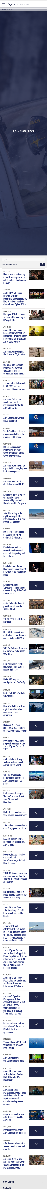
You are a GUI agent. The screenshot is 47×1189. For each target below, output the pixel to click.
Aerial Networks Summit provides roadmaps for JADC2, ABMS (13, 606)
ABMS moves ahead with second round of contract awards (14, 1146)
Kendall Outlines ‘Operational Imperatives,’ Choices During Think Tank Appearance (14, 589)
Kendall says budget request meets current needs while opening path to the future (14, 552)
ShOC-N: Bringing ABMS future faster (13, 694)
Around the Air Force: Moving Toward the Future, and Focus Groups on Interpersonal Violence (14, 982)
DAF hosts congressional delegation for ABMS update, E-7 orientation (13, 534)
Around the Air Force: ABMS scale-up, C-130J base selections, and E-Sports (13, 912)
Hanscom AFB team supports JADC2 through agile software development (15, 727)
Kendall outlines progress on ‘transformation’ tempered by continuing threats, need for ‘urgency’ (14, 499)
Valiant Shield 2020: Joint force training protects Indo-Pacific (14, 1044)
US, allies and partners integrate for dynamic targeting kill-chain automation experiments (13, 369)
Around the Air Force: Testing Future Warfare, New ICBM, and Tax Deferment (13, 1075)
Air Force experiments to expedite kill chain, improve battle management (15, 468)
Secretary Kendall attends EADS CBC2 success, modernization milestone (14, 386)
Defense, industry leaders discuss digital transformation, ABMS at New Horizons (14, 859)
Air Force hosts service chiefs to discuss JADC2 (13, 482)
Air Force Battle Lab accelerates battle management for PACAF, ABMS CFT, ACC (13, 403)
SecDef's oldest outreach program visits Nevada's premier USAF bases (14, 434)
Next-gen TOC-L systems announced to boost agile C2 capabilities (14, 317)
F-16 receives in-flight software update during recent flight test (13, 666)
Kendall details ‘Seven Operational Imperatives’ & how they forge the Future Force (15, 570)
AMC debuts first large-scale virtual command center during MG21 (13, 762)
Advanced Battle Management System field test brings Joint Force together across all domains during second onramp (14, 1097)
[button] (3, 4)
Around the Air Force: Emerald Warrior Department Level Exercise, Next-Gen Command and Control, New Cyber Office (15, 298)
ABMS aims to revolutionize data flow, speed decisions (15, 827)
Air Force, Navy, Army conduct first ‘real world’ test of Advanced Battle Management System (14, 1163)
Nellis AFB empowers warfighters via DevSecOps (14, 681)
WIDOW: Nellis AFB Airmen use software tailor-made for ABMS (15, 651)
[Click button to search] (42, 264)
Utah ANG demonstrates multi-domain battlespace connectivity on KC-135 (14, 635)
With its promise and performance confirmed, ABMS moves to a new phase (13, 779)
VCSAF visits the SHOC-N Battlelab (14, 620)
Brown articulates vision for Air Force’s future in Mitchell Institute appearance (13, 1028)
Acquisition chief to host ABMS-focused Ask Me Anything (13, 1116)
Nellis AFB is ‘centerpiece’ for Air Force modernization (15, 813)
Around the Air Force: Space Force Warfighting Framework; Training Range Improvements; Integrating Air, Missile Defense (15, 335)
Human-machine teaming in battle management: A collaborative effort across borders (14, 278)
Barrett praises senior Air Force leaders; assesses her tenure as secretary (15, 894)
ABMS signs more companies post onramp (13, 1059)
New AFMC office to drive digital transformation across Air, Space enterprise (14, 710)
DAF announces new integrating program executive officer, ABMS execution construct (13, 451)
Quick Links (8, 1181)
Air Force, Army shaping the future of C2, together (14, 353)
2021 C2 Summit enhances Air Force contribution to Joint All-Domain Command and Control (15, 877)
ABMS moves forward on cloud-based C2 (13, 419)
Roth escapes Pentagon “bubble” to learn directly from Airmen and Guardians (14, 798)
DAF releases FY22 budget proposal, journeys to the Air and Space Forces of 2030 (14, 745)
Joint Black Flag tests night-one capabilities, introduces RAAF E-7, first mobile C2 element (14, 517)
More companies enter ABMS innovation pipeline (14, 1131)
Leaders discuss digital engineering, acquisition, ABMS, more (14, 841)
